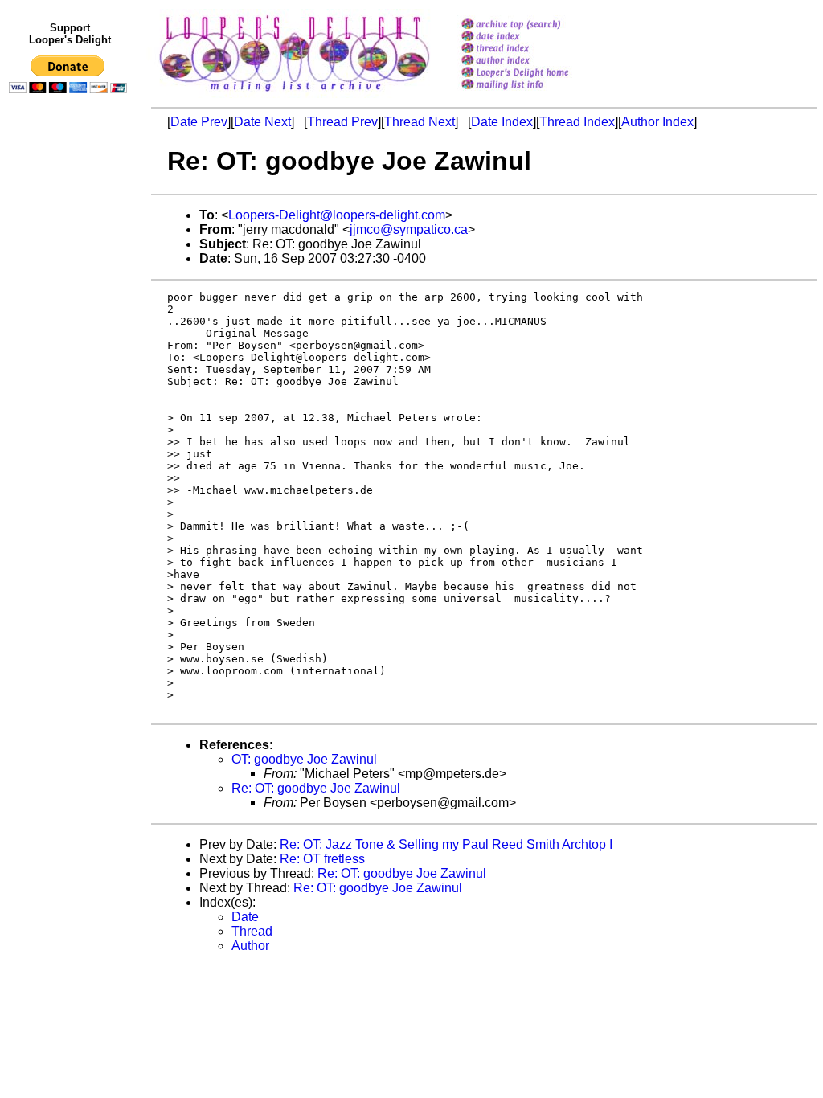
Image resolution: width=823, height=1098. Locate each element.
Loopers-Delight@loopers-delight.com (336, 215)
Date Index (502, 122)
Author (250, 946)
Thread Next (419, 122)
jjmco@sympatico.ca (409, 229)
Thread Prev (342, 122)
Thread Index (577, 122)
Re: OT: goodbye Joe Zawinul (315, 788)
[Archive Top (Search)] (536, 25)
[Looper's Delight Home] (536, 73)
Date (245, 917)
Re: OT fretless (322, 859)
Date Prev (198, 122)
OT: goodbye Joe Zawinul (304, 759)
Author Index (657, 122)
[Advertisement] (70, 432)
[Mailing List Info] (536, 93)
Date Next (262, 122)
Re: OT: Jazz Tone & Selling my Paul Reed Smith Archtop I (446, 844)
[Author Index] (536, 61)
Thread (251, 931)
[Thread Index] (536, 49)
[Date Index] (536, 37)
